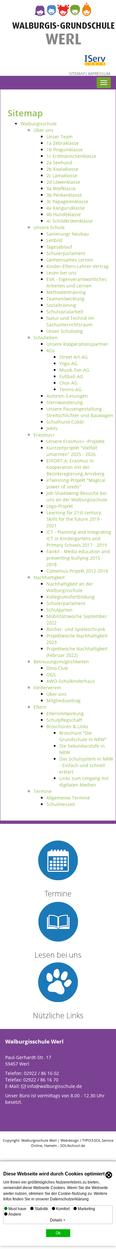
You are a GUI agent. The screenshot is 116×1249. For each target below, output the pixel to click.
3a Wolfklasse (61, 188)
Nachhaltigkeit (49, 577)
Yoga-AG (68, 363)
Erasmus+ (44, 435)
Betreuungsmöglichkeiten (61, 662)
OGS (51, 674)
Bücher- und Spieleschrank (75, 629)
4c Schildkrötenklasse (69, 221)
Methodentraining (66, 292)
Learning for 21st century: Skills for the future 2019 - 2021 (74, 519)
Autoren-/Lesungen (67, 396)
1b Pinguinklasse (64, 149)
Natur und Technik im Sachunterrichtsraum (70, 321)
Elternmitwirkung (65, 713)
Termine (43, 791)
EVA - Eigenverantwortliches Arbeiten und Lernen (76, 282)
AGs (50, 350)
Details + (57, 1220)
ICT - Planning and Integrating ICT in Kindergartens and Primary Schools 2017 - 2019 (78, 538)
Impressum (99, 74)
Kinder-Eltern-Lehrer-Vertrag (77, 266)
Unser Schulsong (64, 331)
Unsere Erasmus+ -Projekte (75, 441)
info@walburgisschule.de (54, 1086)
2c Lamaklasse (61, 175)
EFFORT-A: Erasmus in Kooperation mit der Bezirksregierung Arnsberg (75, 467)
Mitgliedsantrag (63, 700)
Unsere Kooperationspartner (77, 344)
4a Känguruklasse (65, 208)
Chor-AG (68, 383)
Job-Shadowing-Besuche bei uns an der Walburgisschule (76, 496)
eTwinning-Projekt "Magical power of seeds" (75, 483)
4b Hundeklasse (63, 214)
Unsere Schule (49, 227)
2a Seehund (59, 162)
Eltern (40, 707)
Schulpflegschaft (64, 720)
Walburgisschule (39, 124)
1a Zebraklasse (62, 143)
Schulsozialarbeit (64, 312)
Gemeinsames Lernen (69, 260)
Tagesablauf (59, 247)
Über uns (43, 130)
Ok (58, 1233)
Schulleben (46, 337)
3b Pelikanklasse (64, 195)
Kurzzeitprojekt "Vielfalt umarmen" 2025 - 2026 (71, 451)
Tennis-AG (70, 389)
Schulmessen (60, 804)
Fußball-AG (71, 376)
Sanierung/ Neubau (67, 234)
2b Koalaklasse (62, 169)
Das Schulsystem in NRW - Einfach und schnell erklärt (86, 765)
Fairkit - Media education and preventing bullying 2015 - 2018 (78, 557)
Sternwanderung (64, 402)
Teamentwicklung (65, 299)
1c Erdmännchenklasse (71, 156)
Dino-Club (57, 668)
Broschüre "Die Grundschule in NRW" (83, 736)
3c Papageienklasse (67, 201)
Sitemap (77, 74)
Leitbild (54, 240)
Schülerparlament (65, 253)
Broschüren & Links (67, 726)
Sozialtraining (61, 305)
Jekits (52, 428)
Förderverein (47, 687)
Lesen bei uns (61, 273)
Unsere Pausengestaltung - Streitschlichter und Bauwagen (79, 412)
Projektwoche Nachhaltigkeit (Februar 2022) (77, 652)
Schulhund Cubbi (65, 422)
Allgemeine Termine (68, 798)
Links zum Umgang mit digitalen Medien (84, 781)
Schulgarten (59, 610)
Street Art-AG (73, 357)
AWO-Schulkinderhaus (70, 681)
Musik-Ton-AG (74, 370)
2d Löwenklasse (63, 182)
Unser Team (59, 137)
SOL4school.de (72, 1145)
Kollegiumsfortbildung (70, 597)
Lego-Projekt (59, 506)
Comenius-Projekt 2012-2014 (77, 571)
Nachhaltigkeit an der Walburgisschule (69, 587)
